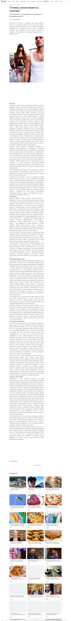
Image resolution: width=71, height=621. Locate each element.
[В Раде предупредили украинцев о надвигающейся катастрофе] (17, 502)
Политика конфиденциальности (45, 620)
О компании (6, 620)
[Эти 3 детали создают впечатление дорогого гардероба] (17, 609)
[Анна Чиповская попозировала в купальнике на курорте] (53, 609)
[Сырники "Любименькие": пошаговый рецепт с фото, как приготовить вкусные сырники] (17, 574)
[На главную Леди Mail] (4, 1)
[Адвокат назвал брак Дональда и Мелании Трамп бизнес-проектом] (53, 556)
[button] (26, 59)
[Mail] (1, 1)
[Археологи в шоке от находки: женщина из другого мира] (35, 574)
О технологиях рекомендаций (34, 620)
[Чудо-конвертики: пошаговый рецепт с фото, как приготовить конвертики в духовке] (35, 538)
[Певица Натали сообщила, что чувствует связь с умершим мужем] (17, 556)
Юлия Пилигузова (16, 19)
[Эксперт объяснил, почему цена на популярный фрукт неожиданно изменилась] (17, 520)
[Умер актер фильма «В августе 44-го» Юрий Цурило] (35, 556)
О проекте (27, 620)
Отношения (18, 4)
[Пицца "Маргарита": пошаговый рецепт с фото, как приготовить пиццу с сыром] (35, 520)
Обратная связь (66, 620)
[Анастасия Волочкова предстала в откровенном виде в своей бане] (35, 592)
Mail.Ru (2, 620)
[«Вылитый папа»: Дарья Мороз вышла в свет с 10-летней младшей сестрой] (17, 538)
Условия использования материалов (57, 620)
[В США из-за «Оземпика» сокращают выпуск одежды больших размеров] (53, 520)
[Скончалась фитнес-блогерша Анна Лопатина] (35, 484)
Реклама (10, 620)
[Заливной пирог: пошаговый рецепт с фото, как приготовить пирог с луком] (53, 538)
